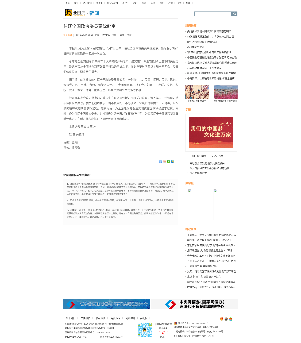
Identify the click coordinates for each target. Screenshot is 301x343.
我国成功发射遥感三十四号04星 (204, 68)
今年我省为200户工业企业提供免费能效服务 (211, 255)
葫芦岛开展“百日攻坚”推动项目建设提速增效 (211, 281)
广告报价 (85, 318)
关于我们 (70, 318)
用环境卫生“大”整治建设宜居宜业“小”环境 (209, 250)
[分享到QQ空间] (172, 161)
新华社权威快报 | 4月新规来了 (203, 41)
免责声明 (115, 318)
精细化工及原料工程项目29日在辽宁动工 (209, 240)
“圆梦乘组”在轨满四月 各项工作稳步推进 (209, 52)
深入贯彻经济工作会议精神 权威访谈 (209, 168)
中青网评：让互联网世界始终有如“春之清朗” (211, 78)
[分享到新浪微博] (164, 161)
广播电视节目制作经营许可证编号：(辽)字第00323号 (198, 331)
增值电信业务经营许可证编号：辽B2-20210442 (196, 327)
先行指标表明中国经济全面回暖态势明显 (209, 31)
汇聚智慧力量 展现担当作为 (202, 266)
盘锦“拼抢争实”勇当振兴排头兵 (204, 276)
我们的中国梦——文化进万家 (207, 156)
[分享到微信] (168, 161)
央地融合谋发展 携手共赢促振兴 (207, 163)
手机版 (143, 318)
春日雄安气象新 (195, 47)
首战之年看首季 (198, 173)
